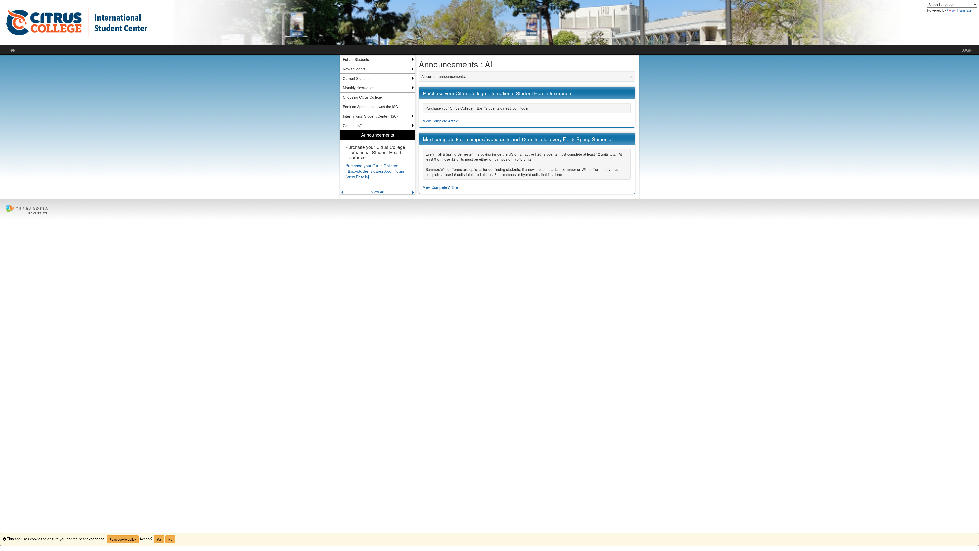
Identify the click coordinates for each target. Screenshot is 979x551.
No (170, 539)
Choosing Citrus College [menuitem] (362, 97)
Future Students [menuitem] (356, 59)
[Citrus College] (489, 22)
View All (377, 191)
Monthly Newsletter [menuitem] (358, 87)
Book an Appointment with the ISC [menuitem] (370, 106)
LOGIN (966, 50)
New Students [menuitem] (354, 68)
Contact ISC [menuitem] (352, 125)
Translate (964, 10)
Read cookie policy (122, 539)
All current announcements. (527, 76)
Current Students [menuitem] (356, 78)
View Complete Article (440, 120)
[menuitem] (377, 162)
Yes (159, 539)
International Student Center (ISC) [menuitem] (370, 116)
